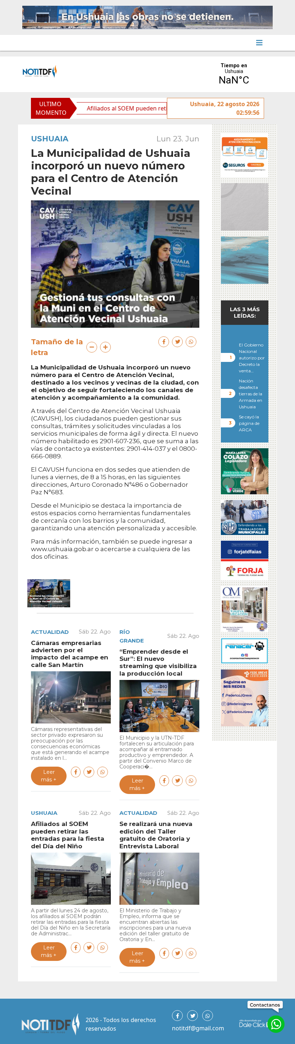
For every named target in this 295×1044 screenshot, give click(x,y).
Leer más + (48, 776)
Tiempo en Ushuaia (234, 74)
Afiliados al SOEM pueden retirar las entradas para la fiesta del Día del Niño (160, 108)
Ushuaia (49, 138)
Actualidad (50, 631)
